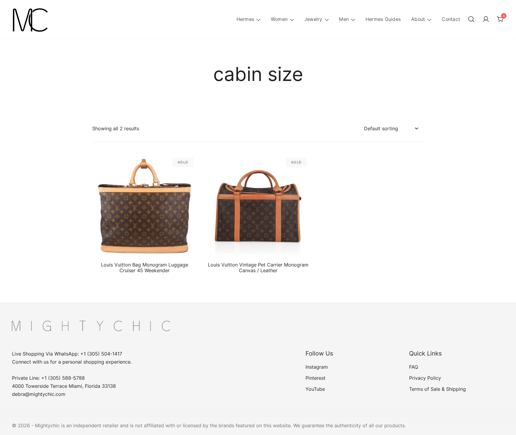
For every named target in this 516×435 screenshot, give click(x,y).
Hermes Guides (383, 19)
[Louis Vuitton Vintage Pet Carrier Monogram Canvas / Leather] (258, 206)
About (418, 19)
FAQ (413, 367)
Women (279, 19)
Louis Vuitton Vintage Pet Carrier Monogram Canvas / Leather (258, 267)
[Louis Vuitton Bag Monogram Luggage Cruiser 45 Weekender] (144, 206)
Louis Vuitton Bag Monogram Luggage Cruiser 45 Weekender (144, 267)
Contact (451, 19)
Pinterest (315, 378)
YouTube (315, 389)
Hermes (245, 19)
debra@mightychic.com (38, 394)
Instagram (316, 367)
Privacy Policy (425, 378)
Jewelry (313, 19)
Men (344, 19)
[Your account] (485, 19)
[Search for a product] (471, 19)
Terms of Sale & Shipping (437, 389)
